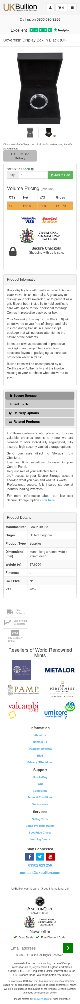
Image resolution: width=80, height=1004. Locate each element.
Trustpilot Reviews (40, 749)
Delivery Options (26, 413)
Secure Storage (25, 395)
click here (47, 500)
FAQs (40, 784)
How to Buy (40, 777)
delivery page (41, 998)
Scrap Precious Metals (40, 826)
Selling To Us (40, 819)
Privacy (32, 762)
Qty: (13, 174)
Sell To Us (21, 404)
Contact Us (40, 742)
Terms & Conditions (40, 797)
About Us (40, 735)
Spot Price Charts (40, 832)
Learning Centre (40, 839)
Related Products (26, 421)
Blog (40, 755)
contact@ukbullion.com (40, 872)
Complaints (40, 790)
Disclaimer (46, 762)
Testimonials (40, 804)
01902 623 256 (40, 865)
